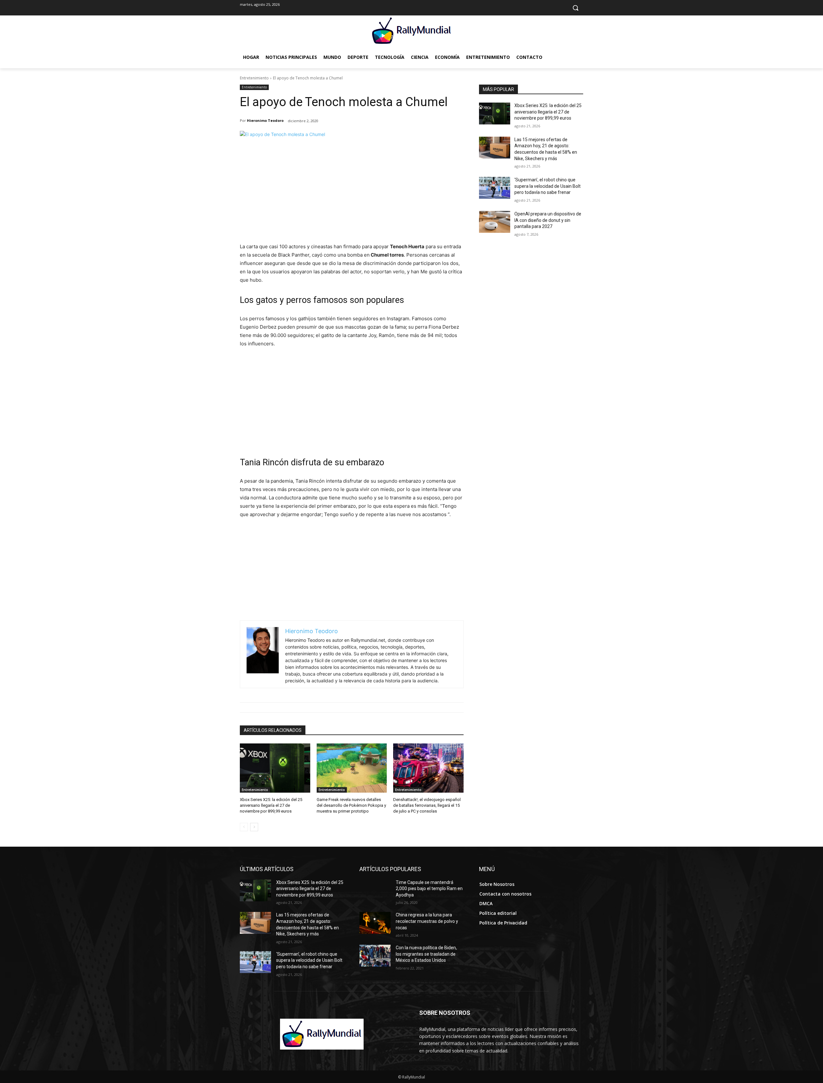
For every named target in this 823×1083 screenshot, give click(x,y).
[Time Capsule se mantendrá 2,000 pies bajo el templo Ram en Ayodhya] (375, 890)
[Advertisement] (352, 194)
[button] (575, 7)
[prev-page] (244, 827)
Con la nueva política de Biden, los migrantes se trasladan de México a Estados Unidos (426, 954)
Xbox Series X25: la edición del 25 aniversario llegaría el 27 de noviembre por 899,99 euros (271, 805)
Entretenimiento (254, 78)
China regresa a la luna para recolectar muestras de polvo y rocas (427, 921)
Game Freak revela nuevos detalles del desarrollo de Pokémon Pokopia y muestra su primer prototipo (351, 805)
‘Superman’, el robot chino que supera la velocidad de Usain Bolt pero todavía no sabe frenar (547, 186)
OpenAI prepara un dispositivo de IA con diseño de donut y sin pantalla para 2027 (547, 220)
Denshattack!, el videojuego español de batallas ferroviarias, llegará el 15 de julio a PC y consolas (427, 805)
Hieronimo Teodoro (265, 120)
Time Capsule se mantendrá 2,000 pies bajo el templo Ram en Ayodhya (429, 888)
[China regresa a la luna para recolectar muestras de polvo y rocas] (375, 923)
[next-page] (254, 827)
